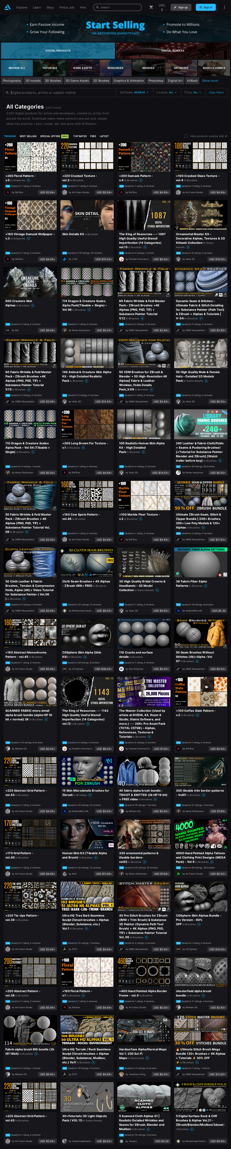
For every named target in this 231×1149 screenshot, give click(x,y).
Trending (10, 136)
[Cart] (151, 7)
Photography (12, 80)
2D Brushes (101, 80)
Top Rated (80, 136)
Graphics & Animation (129, 80)
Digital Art (175, 80)
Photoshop (156, 80)
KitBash (192, 80)
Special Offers (54, 136)
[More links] (224, 7)
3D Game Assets (77, 80)
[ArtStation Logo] (7, 7)
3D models (33, 80)
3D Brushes (53, 80)
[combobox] (117, 7)
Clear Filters (216, 92)
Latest (104, 136)
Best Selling (28, 136)
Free (93, 136)
